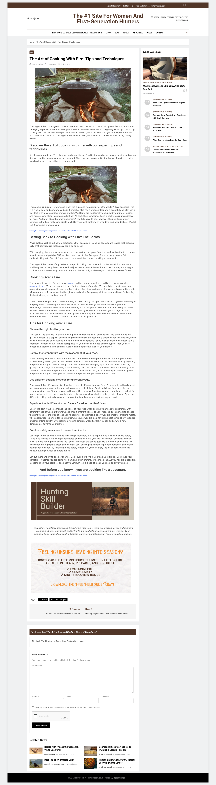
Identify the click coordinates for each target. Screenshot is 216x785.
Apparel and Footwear (152, 82)
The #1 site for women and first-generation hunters (108, 19)
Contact (160, 33)
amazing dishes (37, 286)
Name (35, 697)
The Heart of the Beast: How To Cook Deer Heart (62, 641)
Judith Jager (50, 754)
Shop (108, 33)
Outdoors (169, 124)
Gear (117, 33)
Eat (31, 52)
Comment (37, 665)
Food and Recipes (58, 599)
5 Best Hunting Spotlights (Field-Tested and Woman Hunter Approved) (136, 5)
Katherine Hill (106, 754)
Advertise (138, 33)
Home (31, 42)
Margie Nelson (37, 64)
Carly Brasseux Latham (55, 764)
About (126, 33)
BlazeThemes (119, 778)
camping (43, 599)
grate (71, 283)
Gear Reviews (167, 82)
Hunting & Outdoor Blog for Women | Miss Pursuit (77, 33)
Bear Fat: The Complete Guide (59, 760)
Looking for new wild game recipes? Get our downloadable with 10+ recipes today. (58, 231)
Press (149, 33)
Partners (168, 99)
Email (70, 697)
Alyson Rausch (106, 767)
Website (105, 697)
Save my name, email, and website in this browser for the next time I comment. (68, 707)
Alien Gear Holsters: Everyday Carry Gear (170, 140)
